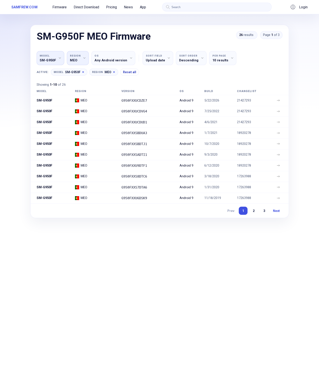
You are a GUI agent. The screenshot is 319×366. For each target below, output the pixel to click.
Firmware (59, 7)
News (128, 7)
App (143, 7)
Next (276, 211)
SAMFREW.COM (24, 7)
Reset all (129, 72)
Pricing (111, 7)
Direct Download (86, 7)
